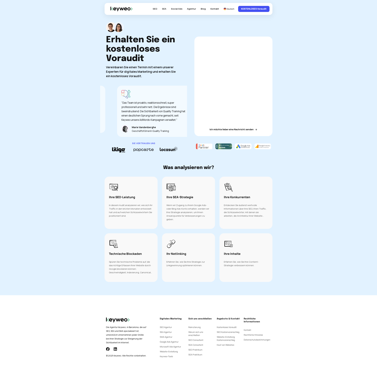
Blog (203, 8)
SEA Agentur (166, 332)
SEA (164, 8)
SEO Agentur (166, 327)
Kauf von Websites (225, 344)
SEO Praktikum (195, 349)
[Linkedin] (115, 349)
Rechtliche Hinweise (253, 334)
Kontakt (214, 8)
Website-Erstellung (169, 351)
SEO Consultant (195, 340)
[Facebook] (108, 349)
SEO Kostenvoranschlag (228, 332)
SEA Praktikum (195, 354)
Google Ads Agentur (169, 341)
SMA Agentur (166, 336)
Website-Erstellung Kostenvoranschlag (226, 338)
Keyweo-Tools (166, 356)
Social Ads (176, 8)
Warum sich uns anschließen (195, 334)
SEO (155, 8)
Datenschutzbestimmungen (257, 339)
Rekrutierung (194, 327)
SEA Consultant (195, 344)
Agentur (191, 8)
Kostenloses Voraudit (227, 327)
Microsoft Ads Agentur (170, 346)
